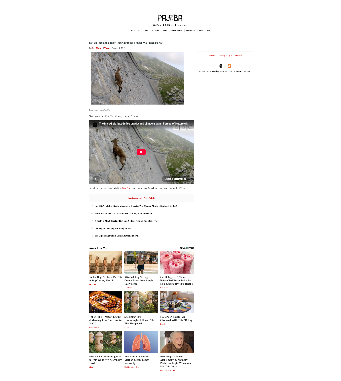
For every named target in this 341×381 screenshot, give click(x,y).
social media (176, 30)
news (165, 30)
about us (212, 55)
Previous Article (135, 197)
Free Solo (126, 187)
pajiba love (190, 30)
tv (139, 30)
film (133, 30)
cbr (208, 30)
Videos (107, 48)
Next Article (149, 197)
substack (155, 30)
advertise (238, 55)
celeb (146, 30)
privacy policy (225, 55)
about (201, 30)
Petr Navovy (97, 48)
